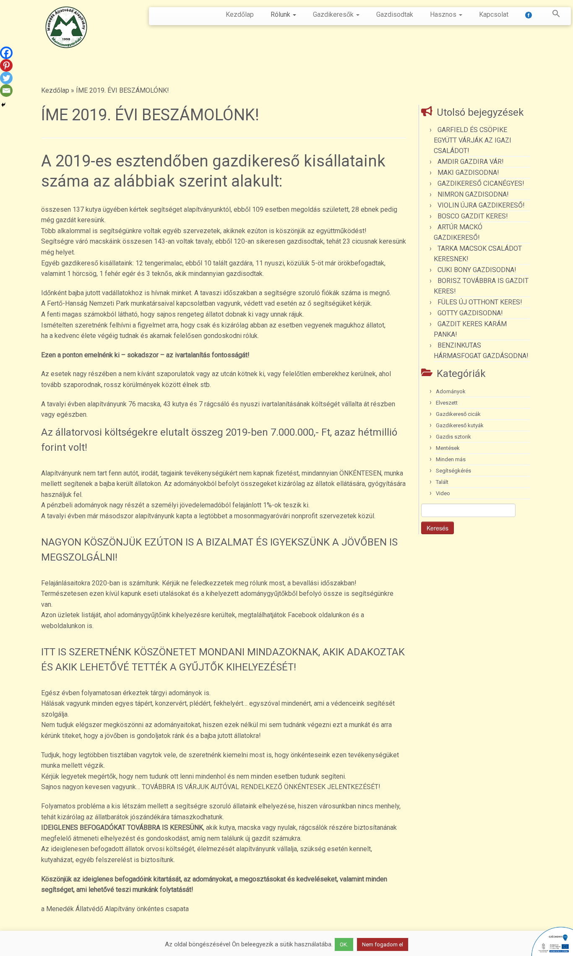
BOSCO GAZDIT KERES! (473, 216)
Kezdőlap (240, 14)
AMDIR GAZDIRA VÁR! (471, 162)
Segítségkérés (453, 471)
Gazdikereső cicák (458, 414)
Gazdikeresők (334, 14)
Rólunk (281, 14)
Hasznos (444, 14)
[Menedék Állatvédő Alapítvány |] (66, 27)
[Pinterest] (6, 65)
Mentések (448, 448)
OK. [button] (344, 944)
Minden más (451, 459)
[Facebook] (6, 53)
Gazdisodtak (394, 14)
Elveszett (447, 403)
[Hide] (3, 104)
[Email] (6, 90)
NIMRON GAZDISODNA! (473, 194)
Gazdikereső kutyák (460, 425)
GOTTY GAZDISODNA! (470, 313)
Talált (442, 482)
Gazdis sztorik (453, 437)
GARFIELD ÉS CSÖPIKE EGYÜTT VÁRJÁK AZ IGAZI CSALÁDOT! (472, 140)
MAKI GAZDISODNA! (468, 173)
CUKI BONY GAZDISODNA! (477, 270)
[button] (552, 15)
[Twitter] (6, 78)
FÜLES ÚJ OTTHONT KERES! (480, 302)
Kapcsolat (493, 14)
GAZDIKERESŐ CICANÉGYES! (481, 183)
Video (443, 493)
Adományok (451, 391)
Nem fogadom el (382, 944)
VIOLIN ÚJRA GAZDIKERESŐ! (481, 205)
